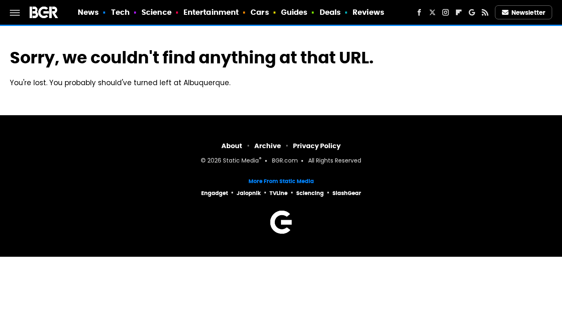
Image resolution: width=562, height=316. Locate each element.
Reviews (368, 12)
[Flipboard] (458, 12)
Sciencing (310, 193)
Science (157, 12)
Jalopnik (249, 193)
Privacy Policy (317, 146)
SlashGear (346, 193)
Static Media (241, 161)
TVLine (278, 193)
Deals (330, 12)
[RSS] (485, 12)
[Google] (472, 12)
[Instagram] (445, 12)
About (231, 146)
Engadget (214, 193)
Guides (294, 12)
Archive (267, 146)
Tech (120, 12)
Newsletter (528, 12)
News (88, 12)
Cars (260, 12)
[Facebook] (419, 12)
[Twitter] (432, 12)
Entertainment (211, 12)
